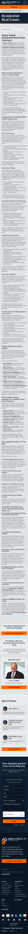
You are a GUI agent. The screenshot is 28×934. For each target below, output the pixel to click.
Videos (3, 903)
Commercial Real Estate (20, 896)
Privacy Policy (22, 824)
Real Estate (7, 10)
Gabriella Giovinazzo (6, 892)
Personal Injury (18, 890)
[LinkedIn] (3, 920)
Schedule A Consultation (14, 861)
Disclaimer (16, 824)
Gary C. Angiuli (5, 883)
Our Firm (4, 881)
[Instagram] (19, 920)
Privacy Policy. (19, 928)
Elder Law (17, 883)
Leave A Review (14, 924)
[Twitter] (14, 920)
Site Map (13, 928)
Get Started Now (14, 749)
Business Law (18, 892)
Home (2, 10)
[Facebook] (8, 920)
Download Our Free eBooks (14, 633)
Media (3, 899)
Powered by (4, 931)
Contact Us (14, 7)
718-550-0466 (5, 869)
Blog (3, 902)
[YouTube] (25, 920)
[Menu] (24, 2)
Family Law (17, 888)
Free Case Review (6, 874)
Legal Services (18, 881)
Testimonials (5, 909)
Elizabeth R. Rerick (6, 890)
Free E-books (18, 899)
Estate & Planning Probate (19, 886)
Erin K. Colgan (5, 894)
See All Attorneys (14, 687)
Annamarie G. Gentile (6, 885)
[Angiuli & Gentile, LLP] (12, 2)
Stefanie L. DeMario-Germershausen (6, 888)
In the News (4, 905)
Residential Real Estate (20, 894)
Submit (14, 821)
